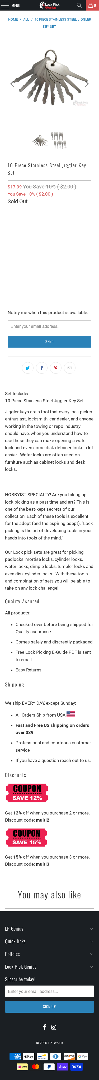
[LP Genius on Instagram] (54, 1027)
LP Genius (55, 1043)
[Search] (79, 5)
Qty (10, 215)
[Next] (86, 83)
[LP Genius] (49, 5)
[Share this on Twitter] (28, 368)
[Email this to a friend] (70, 368)
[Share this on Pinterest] (56, 368)
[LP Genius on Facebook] (45, 1027)
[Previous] (12, 83)
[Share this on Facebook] (42, 368)
